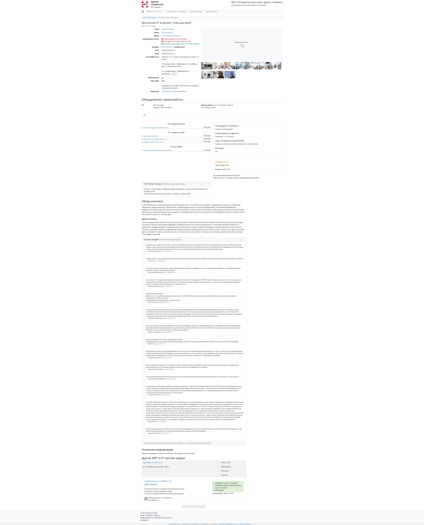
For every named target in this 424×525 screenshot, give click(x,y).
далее (175, 74)
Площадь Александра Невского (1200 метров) (181, 44)
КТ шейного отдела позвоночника (155, 128)
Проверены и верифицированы (174, 91)
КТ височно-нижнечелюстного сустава (157, 150)
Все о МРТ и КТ (155, 11)
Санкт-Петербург (149, 17)
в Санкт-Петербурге (176, 11)
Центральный (167, 32)
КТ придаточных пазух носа (152, 142)
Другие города (211, 11)
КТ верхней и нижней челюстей (154, 139)
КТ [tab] (145, 115)
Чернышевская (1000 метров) (175, 39)
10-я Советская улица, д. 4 (172, 36)
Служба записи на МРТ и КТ (158, 481)
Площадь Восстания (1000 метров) (177, 41)
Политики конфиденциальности (228, 524)
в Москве (196, 11)
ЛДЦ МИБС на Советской (152, 462)
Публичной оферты (245, 524)
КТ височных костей (149, 136)
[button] (206, 65)
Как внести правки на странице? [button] (194, 506)
